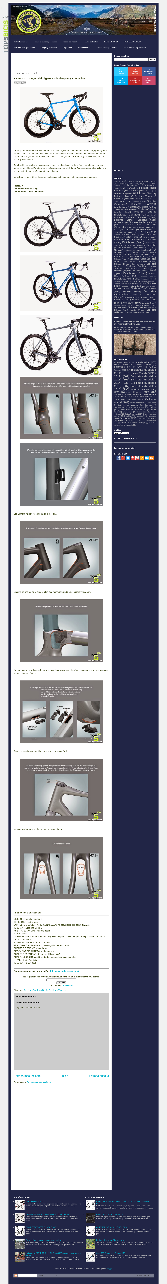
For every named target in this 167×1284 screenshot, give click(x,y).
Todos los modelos (71, 42)
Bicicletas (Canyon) (143, 203)
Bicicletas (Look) (138, 259)
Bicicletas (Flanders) (138, 234)
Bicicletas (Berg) (151, 191)
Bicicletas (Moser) (148, 269)
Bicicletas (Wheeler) (137, 310)
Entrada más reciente (27, 1076)
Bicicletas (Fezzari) (121, 234)
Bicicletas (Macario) (129, 261)
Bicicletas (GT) (138, 239)
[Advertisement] (61, 61)
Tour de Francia (138, 420)
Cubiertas (148, 405)
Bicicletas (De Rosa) (138, 222)
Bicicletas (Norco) (140, 271)
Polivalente (125, 418)
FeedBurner (67, 986)
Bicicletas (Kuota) (123, 256)
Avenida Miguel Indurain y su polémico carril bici (44, 1240)
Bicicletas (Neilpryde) (122, 271)
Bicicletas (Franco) (149, 237)
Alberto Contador (121, 365)
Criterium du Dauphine (128, 405)
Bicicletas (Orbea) (135, 273)
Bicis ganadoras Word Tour (143, 396)
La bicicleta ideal (91, 42)
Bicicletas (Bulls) (142, 199)
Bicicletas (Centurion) (129, 209)
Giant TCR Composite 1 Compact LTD (110, 1253)
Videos (123, 422)
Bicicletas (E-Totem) (120, 230)
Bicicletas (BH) (146, 187)
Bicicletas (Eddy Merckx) (138, 230)
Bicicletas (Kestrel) (140, 252)
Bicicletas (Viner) (133, 305)
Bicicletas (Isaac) (150, 248)
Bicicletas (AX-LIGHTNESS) (145, 183)
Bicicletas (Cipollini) (145, 212)
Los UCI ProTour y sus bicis (134, 47)
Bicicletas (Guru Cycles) (138, 245)
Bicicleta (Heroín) (120, 181)
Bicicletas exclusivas (140, 394)
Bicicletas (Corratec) (124, 220)
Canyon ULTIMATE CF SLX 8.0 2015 (110, 1214)
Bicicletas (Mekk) (138, 264)
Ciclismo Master (136, 399)
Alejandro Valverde (143, 365)
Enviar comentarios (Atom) (39, 1082)
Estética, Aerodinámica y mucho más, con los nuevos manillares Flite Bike (134, 323)
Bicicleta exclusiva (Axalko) (138, 181)
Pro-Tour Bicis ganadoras (24, 47)
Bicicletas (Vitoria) (149, 305)
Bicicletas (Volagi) (150, 307)
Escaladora (150, 407)
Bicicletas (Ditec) (135, 227)
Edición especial (133, 407)
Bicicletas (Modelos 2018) (135, 392)
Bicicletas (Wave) (121, 310)
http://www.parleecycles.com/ (64, 971)
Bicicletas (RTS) (133, 281)
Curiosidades (119, 407)
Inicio (64, 1076)
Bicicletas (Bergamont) (123, 194)
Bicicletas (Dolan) (149, 227)
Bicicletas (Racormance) (148, 281)
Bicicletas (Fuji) (121, 239)
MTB (121, 416)
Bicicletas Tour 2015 (121, 394)
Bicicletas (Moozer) (133, 268)
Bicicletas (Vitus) (120, 307)
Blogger (109, 1269)
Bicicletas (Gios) (151, 242)
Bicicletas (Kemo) (121, 252)
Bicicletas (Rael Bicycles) (122, 283)
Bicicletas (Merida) (136, 266)
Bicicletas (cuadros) (143, 312)
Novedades (138, 416)
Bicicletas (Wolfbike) (128, 312)
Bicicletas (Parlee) (57, 990)
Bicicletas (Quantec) (120, 281)
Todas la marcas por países (45, 42)
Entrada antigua (99, 1076)
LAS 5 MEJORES (111, 42)
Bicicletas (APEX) (126, 183)
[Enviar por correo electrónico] (15, 82)
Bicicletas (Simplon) (132, 292)
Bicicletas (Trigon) (149, 303)
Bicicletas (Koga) (131, 254)
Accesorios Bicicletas (122, 362)
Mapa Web (67, 47)
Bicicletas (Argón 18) (135, 185)
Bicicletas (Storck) (131, 297)
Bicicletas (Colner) (148, 215)
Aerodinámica (142, 362)
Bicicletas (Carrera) (139, 207)
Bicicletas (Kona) (148, 254)
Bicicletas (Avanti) (127, 188)
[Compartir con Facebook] (22, 82)
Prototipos (140, 418)
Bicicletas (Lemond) (121, 259)
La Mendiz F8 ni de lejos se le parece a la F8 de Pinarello (47, 1214)
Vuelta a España (126, 425)
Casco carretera (120, 399)
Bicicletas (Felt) (148, 232)
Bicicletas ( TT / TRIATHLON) (128, 367)
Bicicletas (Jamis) (121, 250)
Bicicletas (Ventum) (120, 305)
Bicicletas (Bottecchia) (124, 199)
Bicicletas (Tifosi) (138, 300)
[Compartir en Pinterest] (24, 82)
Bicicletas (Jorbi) (134, 250)
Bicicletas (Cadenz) (139, 201)
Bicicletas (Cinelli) (122, 212)
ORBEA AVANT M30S (34, 1201)
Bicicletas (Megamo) (122, 264)
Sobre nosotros (84, 47)
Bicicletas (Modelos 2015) (35, 990)
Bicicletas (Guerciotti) (121, 245)
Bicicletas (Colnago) (127, 214)
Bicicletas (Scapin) (121, 288)
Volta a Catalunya (138, 423)
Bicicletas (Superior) (148, 297)
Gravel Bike (142, 412)
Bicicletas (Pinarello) (127, 278)
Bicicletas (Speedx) (139, 295)
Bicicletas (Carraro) (121, 207)
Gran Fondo (127, 412)
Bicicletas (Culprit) (121, 222)
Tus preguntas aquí (49, 47)
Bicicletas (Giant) (133, 242)
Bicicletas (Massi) (147, 261)
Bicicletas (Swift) (122, 300)
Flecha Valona (125, 410)
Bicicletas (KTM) (148, 250)
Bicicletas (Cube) (147, 220)
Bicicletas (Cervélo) (147, 209)
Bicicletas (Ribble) (139, 283)
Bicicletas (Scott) (139, 288)
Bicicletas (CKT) (125, 201)
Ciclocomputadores (137, 403)
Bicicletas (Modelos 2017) (143, 389)
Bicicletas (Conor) (146, 217)
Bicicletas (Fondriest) (132, 237)
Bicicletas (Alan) (120, 185)
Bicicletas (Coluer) (124, 217)
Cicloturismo (151, 403)
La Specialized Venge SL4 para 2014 (110, 1240)
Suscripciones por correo (106, 47)
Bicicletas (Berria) (144, 193)
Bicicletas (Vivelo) (136, 307)
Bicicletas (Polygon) (148, 279)
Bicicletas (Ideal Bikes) (133, 248)
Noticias (129, 416)
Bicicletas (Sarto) (151, 286)
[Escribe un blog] (17, 82)
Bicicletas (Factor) (131, 232)
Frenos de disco (140, 410)
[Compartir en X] (20, 82)
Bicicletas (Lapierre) (145, 256)
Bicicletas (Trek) (131, 302)
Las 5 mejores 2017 (134, 414)
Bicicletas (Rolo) (127, 286)
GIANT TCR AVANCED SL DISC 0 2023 (41, 1227)
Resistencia (151, 418)
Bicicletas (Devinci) (134, 225)
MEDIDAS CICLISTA (132, 42)
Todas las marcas (21, 42)
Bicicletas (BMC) (122, 191)
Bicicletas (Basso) (138, 191)
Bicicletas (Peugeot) (148, 276)
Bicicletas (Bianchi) (123, 196)
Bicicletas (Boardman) (145, 196)
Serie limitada (123, 420)
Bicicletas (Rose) (138, 286)
